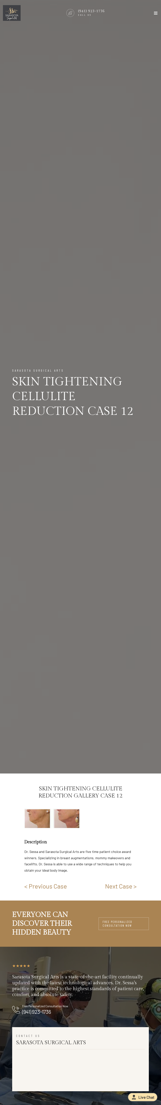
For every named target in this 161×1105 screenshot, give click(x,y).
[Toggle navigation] (155, 14)
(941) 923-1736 (36, 1011)
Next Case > (121, 886)
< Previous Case (45, 886)
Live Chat (146, 1097)
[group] (52, 818)
